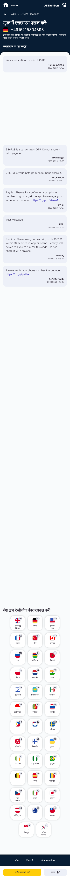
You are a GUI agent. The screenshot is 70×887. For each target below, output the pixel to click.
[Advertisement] (35, 110)
